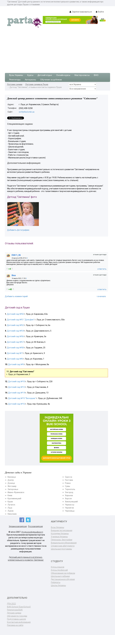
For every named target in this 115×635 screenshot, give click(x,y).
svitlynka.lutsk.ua (26, 112)
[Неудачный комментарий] (12, 268)
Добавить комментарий (16, 296)
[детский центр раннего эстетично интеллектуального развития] (23, 214)
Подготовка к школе (16, 619)
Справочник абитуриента (62, 546)
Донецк (11, 483)
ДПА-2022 (11, 604)
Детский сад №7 (15, 353)
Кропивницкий (14, 498)
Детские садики (14, 84)
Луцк (10, 508)
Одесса (68, 477)
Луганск (11, 505)
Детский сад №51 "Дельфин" (20, 319)
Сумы (67, 486)
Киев (10, 495)
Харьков (69, 495)
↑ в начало (101, 296)
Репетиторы (15, 79)
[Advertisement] (57, 49)
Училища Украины (59, 536)
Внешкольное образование (64, 543)
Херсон (68, 498)
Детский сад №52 (15, 325)
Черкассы (69, 505)
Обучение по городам (17, 616)
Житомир (12, 486)
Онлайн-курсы (63, 75)
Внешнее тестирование (61, 530)
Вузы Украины (16, 75)
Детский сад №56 (15, 336)
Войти (101, 12)
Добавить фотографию (18, 230)
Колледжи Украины (60, 533)
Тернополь (70, 489)
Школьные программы (61, 549)
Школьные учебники (60, 576)
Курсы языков (57, 567)
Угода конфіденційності (32, 532)
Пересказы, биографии (61, 540)
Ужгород (69, 492)
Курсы (30, 75)
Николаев (12, 514)
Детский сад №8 (15, 359)
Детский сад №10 (16, 381)
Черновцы (69, 511)
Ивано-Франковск (16, 492)
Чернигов (69, 508)
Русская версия (35, 526)
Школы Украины (58, 585)
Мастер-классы (82, 75)
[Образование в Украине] (24, 22)
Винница (12, 477)
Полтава (69, 480)
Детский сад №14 (16, 393)
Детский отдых (45, 75)
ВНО (96, 75)
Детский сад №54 (15, 331)
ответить (101, 269)
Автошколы (30, 79)
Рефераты (55, 582)
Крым (10, 501)
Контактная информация (19, 622)
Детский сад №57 (15, 342)
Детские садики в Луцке (36, 84)
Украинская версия (18, 526)
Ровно (68, 483)
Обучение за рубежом (51, 79)
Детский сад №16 (16, 404)
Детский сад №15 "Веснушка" (22, 398)
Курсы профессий (59, 570)
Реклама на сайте (15, 625)
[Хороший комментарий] (7, 268)
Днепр (11, 480)
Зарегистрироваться (82, 12)
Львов (10, 511)
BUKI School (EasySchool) (19, 607)
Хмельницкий (71, 501)
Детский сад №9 (16, 364)
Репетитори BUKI (15, 610)
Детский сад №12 (16, 387)
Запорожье (13, 489)
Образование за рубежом (63, 573)
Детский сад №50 (15, 314)
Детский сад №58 (15, 347)
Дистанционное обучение (63, 579)
